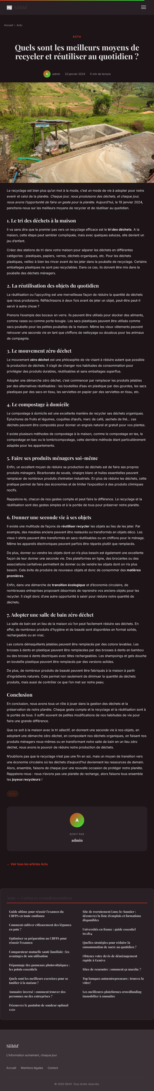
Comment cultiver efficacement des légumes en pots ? (40, 927)
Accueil (8, 25)
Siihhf (16, 7)
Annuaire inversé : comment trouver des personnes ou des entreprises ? (37, 994)
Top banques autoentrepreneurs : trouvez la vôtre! (113, 980)
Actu (19, 25)
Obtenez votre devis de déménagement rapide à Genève (110, 958)
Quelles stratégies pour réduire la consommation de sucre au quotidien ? (109, 945)
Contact (53, 1068)
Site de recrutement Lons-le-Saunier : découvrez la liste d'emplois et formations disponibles (112, 916)
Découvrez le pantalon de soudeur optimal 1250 (38, 1007)
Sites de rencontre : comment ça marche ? (112, 969)
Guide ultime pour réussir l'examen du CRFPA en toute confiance (36, 914)
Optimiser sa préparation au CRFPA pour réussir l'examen (38, 940)
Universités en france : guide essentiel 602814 (109, 931)
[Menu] (144, 7)
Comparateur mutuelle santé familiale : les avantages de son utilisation (39, 954)
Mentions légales (32, 1068)
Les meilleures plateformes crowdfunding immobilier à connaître (112, 994)
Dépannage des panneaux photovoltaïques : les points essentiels (39, 967)
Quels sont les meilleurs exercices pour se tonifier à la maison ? (38, 980)
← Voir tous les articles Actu (27, 864)
